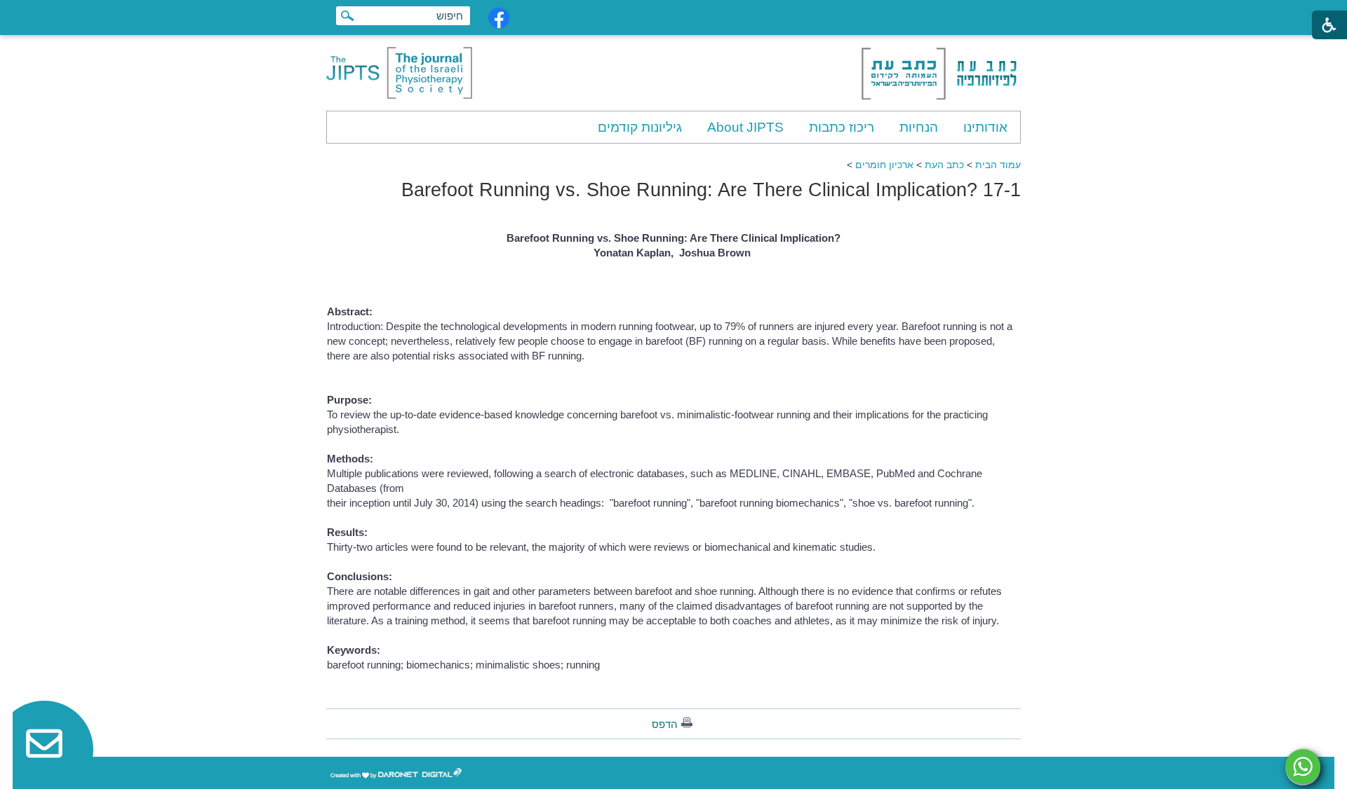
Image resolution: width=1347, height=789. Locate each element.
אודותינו (985, 127)
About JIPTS (745, 127)
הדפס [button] (665, 724)
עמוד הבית (998, 164)
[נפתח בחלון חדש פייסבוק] (498, 18)
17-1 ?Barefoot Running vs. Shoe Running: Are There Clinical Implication (711, 189)
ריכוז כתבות (841, 127)
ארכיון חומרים (884, 164)
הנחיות (918, 127)
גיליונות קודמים (640, 127)
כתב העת (944, 164)
